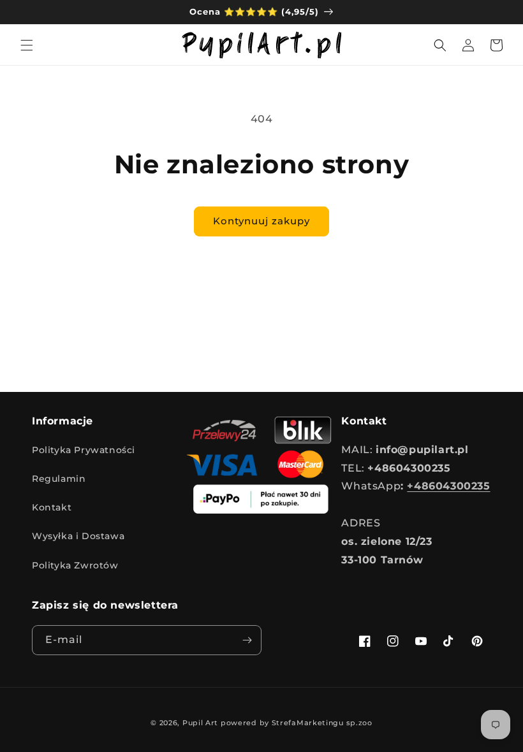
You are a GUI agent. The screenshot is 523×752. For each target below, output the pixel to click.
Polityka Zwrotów (75, 565)
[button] (27, 45)
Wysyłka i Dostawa (78, 536)
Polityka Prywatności (83, 450)
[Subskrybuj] (247, 640)
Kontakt (51, 507)
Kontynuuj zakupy (261, 221)
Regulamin (58, 478)
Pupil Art (200, 722)
